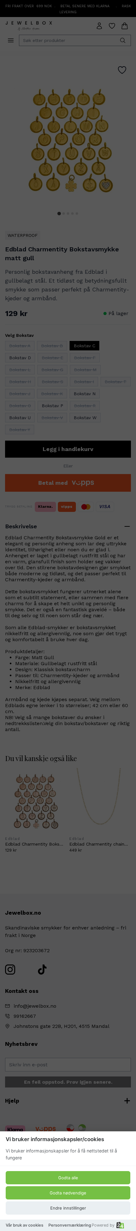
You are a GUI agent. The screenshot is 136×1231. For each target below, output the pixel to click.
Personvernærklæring (69, 1225)
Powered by (103, 1225)
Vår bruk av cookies (24, 1225)
